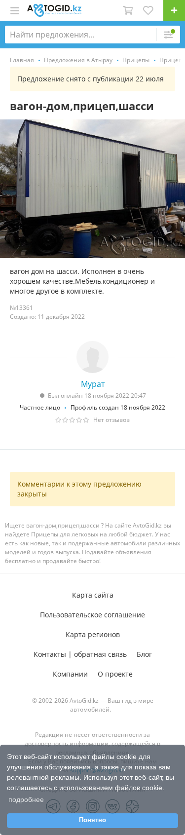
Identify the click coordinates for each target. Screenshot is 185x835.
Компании (70, 674)
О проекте (115, 674)
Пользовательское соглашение (92, 614)
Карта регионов (93, 634)
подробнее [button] (26, 799)
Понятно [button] (92, 820)
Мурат (93, 384)
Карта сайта (92, 595)
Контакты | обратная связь (80, 654)
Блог (144, 654)
